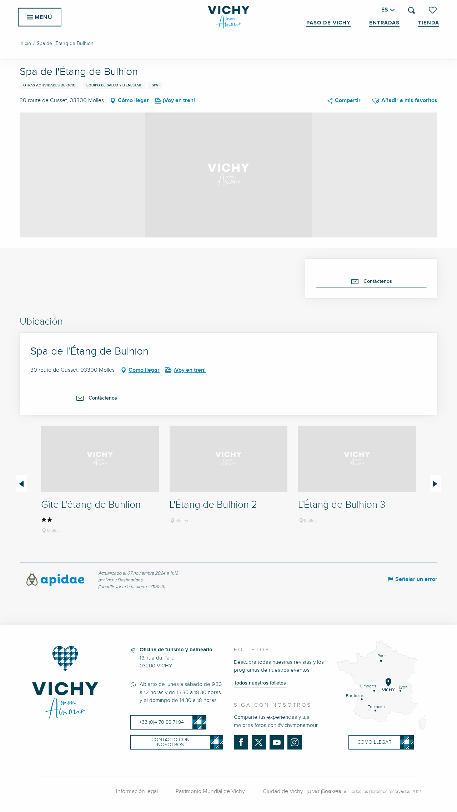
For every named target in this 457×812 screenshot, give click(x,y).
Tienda (428, 23)
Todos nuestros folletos (260, 683)
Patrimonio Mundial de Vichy (210, 791)
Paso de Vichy (328, 23)
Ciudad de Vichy (283, 791)
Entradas (384, 23)
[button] (411, 10)
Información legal (137, 791)
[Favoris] (433, 9)
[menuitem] (229, 17)
